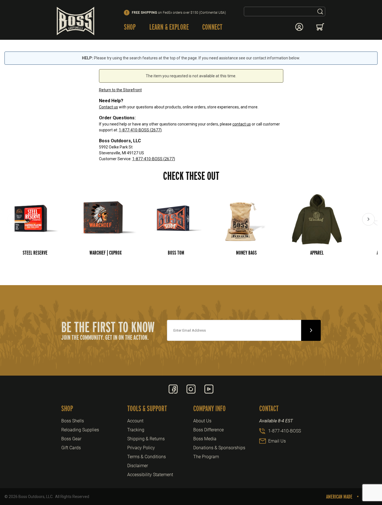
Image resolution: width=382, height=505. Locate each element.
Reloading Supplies (80, 429)
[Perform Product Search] (320, 11)
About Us (202, 420)
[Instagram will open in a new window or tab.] (191, 389)
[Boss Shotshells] (75, 20)
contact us (241, 124)
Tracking (135, 429)
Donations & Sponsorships (219, 447)
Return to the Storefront (120, 90)
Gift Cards (71, 447)
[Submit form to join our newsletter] (311, 330)
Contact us (108, 107)
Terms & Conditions (146, 456)
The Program (206, 456)
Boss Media (204, 438)
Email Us (277, 441)
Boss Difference (208, 429)
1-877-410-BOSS (284, 431)
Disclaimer (137, 465)
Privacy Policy (141, 447)
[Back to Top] (365, 470)
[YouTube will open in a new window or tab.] (208, 389)
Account (135, 420)
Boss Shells (72, 420)
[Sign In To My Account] (299, 27)
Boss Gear (71, 438)
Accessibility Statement (150, 474)
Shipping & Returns (146, 438)
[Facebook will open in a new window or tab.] (173, 389)
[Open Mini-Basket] (320, 27)
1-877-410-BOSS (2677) (140, 130)
